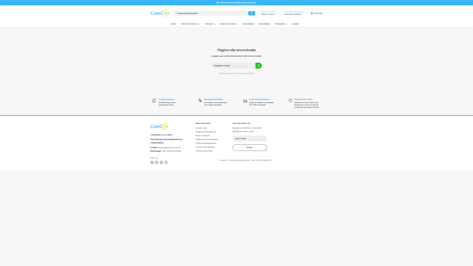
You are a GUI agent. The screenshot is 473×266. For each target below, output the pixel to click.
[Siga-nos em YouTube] (166, 162)
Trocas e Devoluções (205, 147)
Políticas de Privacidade (207, 139)
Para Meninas (264, 24)
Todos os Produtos (189, 24)
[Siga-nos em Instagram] (156, 162)
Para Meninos (248, 24)
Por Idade (209, 24)
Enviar (250, 147)
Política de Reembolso (206, 143)
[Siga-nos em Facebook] (152, 162)
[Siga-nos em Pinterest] (161, 162)
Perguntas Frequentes (206, 131)
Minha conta (267, 14)
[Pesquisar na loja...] (258, 66)
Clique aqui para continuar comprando (236, 73)
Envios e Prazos (203, 135)
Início (173, 24)
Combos (295, 24)
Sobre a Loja (201, 128)
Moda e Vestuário (228, 24)
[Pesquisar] (251, 13)
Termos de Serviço (204, 151)
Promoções (280, 24)
